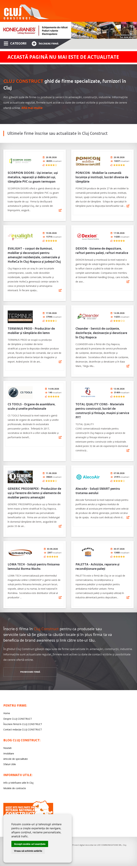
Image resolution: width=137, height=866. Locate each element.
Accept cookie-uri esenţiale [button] (29, 844)
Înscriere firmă (48, 43)
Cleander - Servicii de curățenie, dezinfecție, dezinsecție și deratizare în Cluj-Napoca (101, 333)
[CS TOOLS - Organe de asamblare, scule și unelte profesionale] (20, 392)
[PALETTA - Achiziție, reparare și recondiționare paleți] (88, 552)
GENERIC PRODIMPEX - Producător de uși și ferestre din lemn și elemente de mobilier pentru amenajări (34, 493)
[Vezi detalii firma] (60, 210)
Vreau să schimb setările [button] (28, 850)
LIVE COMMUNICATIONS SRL (109, 845)
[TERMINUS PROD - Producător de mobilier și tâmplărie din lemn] (20, 316)
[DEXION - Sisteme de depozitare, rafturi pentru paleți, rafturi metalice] (88, 236)
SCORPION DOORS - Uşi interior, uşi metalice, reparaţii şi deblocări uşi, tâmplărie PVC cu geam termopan (33, 177)
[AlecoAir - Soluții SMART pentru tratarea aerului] (88, 477)
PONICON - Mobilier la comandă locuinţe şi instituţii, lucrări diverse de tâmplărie (102, 177)
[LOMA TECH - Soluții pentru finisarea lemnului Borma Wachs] (20, 552)
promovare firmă (30, 671)
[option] (68, 30)
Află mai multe (31, 108)
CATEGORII (18, 43)
